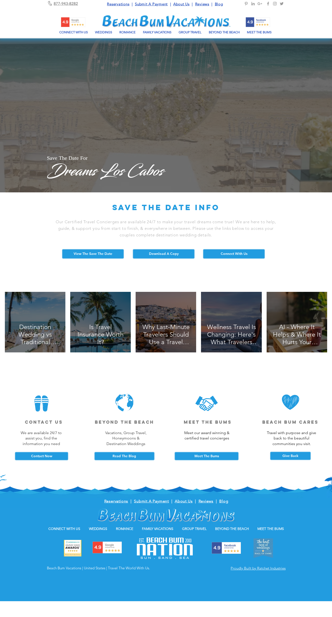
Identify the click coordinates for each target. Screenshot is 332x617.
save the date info (166, 207)
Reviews (202, 4)
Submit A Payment (151, 4)
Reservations (118, 4)
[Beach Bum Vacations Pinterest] (246, 3)
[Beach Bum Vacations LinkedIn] (253, 3)
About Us (181, 4)
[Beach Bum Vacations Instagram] (274, 3)
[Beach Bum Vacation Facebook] (268, 3)
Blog (219, 4)
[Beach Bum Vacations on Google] (259, 3)
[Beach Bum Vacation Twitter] (281, 3)
